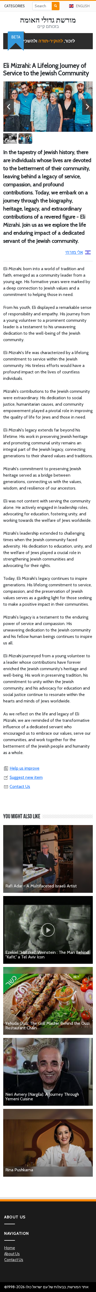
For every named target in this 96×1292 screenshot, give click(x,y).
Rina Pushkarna (19, 1169)
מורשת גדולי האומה (48, 20)
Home (9, 1247)
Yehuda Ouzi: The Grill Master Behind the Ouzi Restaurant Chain (47, 1026)
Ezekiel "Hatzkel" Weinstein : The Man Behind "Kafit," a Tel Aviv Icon (47, 955)
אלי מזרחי (74, 252)
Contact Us (20, 786)
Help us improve (24, 768)
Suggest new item (26, 777)
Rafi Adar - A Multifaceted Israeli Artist (41, 885)
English (83, 6)
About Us (12, 1253)
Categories (14, 6)
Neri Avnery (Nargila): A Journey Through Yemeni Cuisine (42, 1097)
